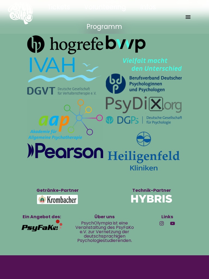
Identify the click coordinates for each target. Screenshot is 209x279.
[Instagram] (161, 223)
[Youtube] (172, 223)
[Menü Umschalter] (188, 17)
